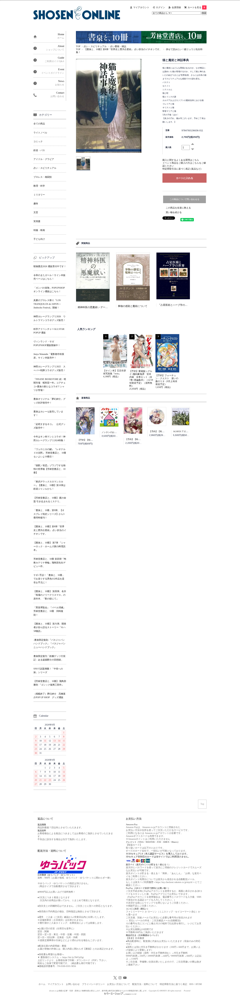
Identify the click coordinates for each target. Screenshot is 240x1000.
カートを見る (196, 7)
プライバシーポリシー (93, 984)
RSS (191, 984)
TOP (78, 46)
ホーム (42, 984)
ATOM (198, 984)
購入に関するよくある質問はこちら (180, 160)
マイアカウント (141, 7)
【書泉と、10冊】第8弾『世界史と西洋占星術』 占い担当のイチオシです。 (123, 49)
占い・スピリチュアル (95, 46)
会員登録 (176, 7)
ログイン (160, 7)
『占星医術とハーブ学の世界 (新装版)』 (180, 305)
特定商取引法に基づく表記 (173, 984)
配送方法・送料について (144, 984)
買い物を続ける (174, 212)
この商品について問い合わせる (184, 199)
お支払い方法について (118, 984)
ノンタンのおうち (110, 432)
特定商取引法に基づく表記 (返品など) (181, 169)
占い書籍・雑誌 (118, 46)
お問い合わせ (73, 984)
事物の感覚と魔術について (132, 306)
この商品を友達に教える (178, 208)
